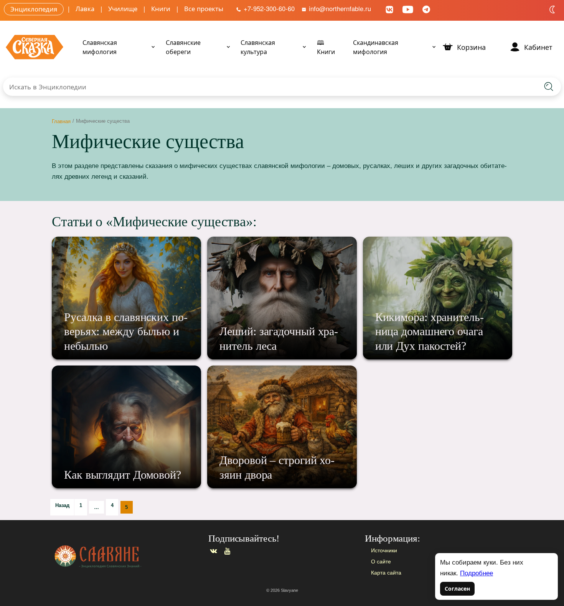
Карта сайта (386, 573)
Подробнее (476, 573)
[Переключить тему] (552, 10)
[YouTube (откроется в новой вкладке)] (408, 8)
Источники (384, 550)
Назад (62, 505)
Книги (160, 8)
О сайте (381, 561)
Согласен (457, 588)
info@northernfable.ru (339, 8)
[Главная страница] (124, 556)
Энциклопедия (33, 8)
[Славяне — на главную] (34, 47)
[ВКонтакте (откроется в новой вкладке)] (389, 8)
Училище (122, 8)
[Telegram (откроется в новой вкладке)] (426, 8)
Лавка (85, 8)
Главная (61, 121)
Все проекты (203, 8)
